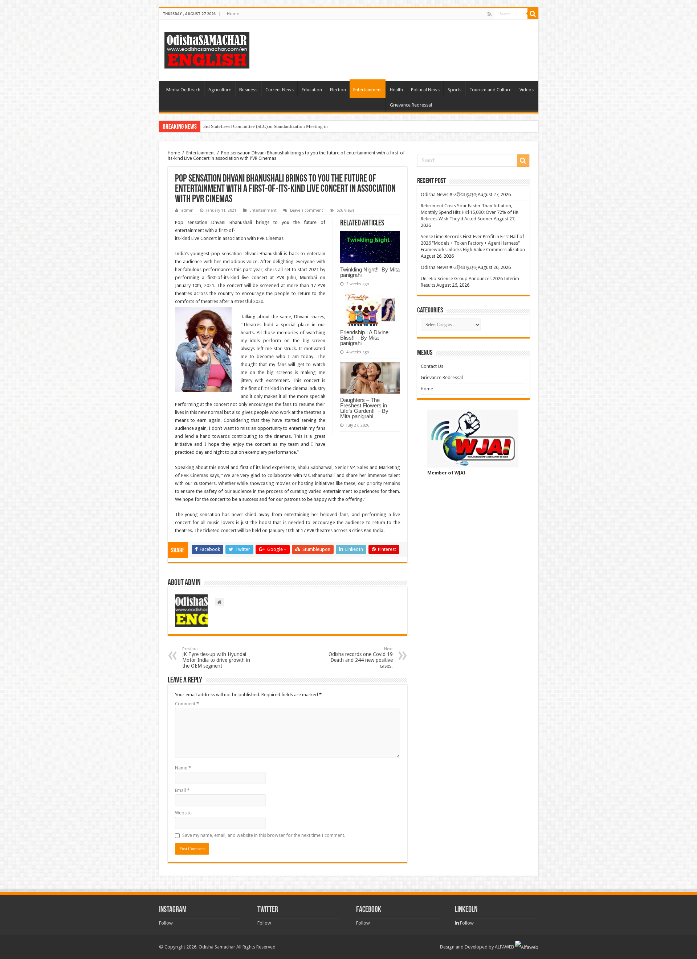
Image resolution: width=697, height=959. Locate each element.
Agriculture (219, 89)
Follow (166, 923)
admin (187, 210)
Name (183, 768)
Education (312, 89)
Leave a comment (306, 210)
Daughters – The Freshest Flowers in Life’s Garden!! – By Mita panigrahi (365, 408)
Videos (526, 89)
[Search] (532, 13)
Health (396, 89)
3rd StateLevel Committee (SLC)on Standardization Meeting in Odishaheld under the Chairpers (297, 126)
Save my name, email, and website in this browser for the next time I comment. (263, 835)
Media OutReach (183, 89)
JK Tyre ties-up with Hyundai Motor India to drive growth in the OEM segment (216, 658)
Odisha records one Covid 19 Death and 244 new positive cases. (361, 658)
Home (233, 13)
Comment (187, 703)
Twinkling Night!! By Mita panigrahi (370, 272)
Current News (279, 89)
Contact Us (432, 366)
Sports (454, 89)
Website (183, 812)
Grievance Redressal (411, 105)
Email (182, 790)
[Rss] (489, 14)
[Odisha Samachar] (206, 49)
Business (248, 89)
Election (338, 89)
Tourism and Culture (490, 89)
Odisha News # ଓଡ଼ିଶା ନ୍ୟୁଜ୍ (449, 194)
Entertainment (367, 89)
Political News (425, 89)
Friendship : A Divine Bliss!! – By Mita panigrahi (364, 337)
